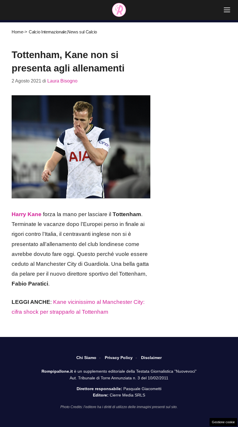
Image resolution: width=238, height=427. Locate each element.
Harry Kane (27, 214)
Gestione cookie (223, 422)
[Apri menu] (227, 10)
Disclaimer (151, 357)
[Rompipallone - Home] (119, 10)
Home (17, 31)
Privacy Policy (119, 357)
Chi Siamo (86, 357)
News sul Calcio (82, 31)
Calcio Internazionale (47, 31)
